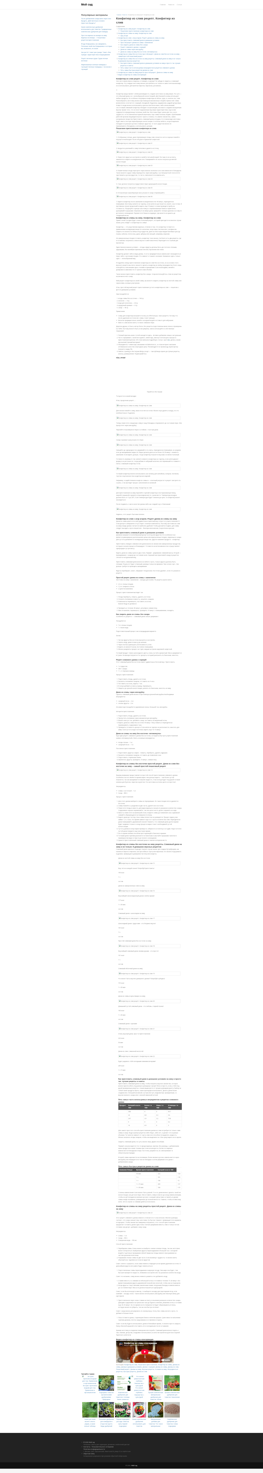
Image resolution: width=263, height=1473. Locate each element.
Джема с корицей (148, 1367)
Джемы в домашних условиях (131, 1367)
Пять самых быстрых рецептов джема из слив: (136, 70)
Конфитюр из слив (130, 1365)
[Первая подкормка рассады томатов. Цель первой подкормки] (122, 1417)
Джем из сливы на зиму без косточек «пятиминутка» (138, 52)
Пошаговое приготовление (147, 1365)
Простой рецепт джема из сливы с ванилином (136, 42)
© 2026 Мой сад (89, 1442)
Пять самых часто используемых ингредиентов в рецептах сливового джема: (147, 68)
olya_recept (124, 36)
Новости (171, 5)
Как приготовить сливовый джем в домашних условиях (139, 40)
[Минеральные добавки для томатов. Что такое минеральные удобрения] (155, 1417)
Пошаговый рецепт (123, 1369)
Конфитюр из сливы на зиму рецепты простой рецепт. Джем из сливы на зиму (145, 72)
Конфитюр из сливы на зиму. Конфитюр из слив (135, 33)
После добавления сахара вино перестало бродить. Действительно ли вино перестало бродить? (96, 21)
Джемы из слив (173, 1367)
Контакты (86, 1447)
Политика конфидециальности (94, 1449)
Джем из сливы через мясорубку (131, 49)
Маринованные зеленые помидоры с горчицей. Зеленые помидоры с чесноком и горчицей (96, 67)
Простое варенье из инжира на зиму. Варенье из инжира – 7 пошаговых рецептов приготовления (94, 37)
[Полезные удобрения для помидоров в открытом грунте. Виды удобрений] (106, 1417)
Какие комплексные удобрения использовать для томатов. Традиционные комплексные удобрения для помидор (96, 29)
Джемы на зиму (135, 1369)
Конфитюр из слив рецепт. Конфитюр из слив (134, 29)
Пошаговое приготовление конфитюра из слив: (137, 31)
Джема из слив (142, 1371)
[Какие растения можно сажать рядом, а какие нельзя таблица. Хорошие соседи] (90, 1417)
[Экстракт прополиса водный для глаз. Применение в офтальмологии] (90, 1383)
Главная (163, 5)
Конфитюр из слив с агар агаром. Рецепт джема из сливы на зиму (141, 38)
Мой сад (87, 4)
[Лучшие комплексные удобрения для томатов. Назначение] (172, 1390)
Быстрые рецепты (129, 1371)
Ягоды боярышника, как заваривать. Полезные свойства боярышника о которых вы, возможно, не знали (96, 46)
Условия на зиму (161, 1369)
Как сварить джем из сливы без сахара (134, 45)
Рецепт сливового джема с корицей (133, 47)
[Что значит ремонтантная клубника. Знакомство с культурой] (139, 1386)
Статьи (179, 5)
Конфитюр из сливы (165, 1365)
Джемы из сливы (161, 1367)
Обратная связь (89, 1454)
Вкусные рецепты (148, 1369)
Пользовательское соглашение (103, 1447)
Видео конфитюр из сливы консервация (132, 75)
